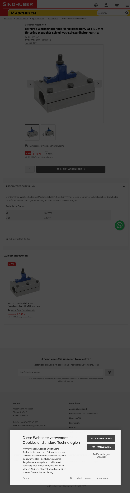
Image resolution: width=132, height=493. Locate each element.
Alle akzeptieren (101, 438)
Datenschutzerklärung (81, 478)
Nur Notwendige (101, 447)
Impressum (102, 478)
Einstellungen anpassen (103, 455)
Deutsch (27, 478)
